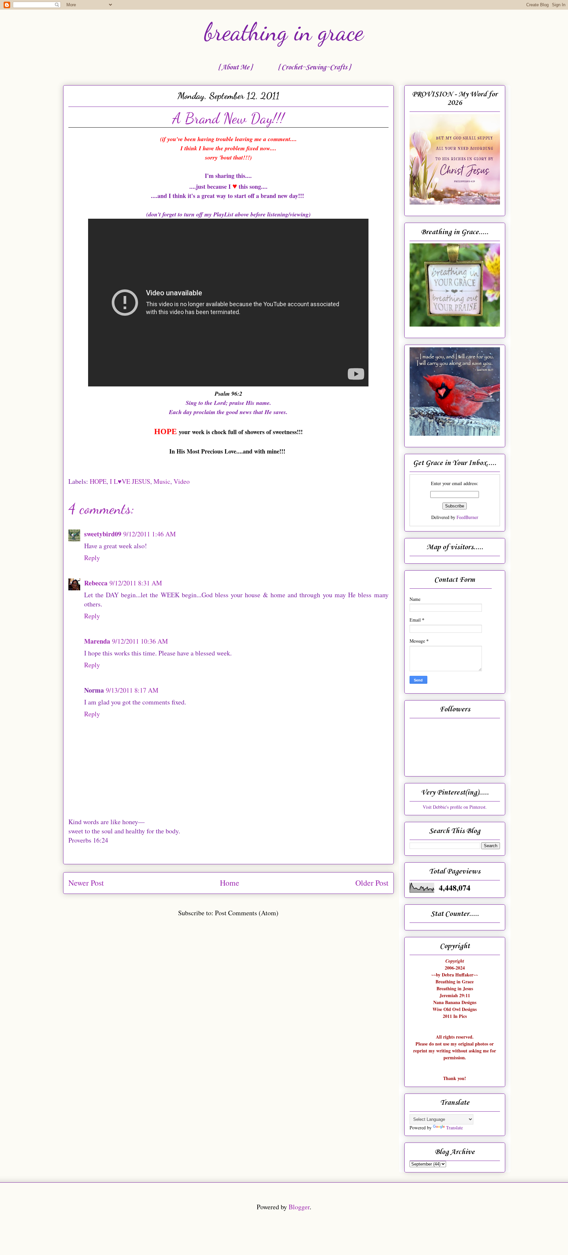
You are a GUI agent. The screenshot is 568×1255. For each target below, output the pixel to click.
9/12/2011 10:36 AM (140, 641)
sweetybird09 (102, 534)
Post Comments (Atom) (246, 912)
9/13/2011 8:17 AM (132, 690)
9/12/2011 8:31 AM (135, 582)
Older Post (372, 882)
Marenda (97, 641)
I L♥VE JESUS (130, 481)
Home (229, 882)
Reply (92, 557)
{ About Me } (235, 67)
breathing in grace (284, 32)
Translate (454, 1127)
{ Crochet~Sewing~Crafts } (314, 67)
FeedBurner (467, 517)
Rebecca (95, 583)
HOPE (98, 481)
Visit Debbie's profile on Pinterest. (455, 807)
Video (182, 481)
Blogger (299, 1206)
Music (162, 481)
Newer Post (86, 882)
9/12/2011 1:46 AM (149, 533)
